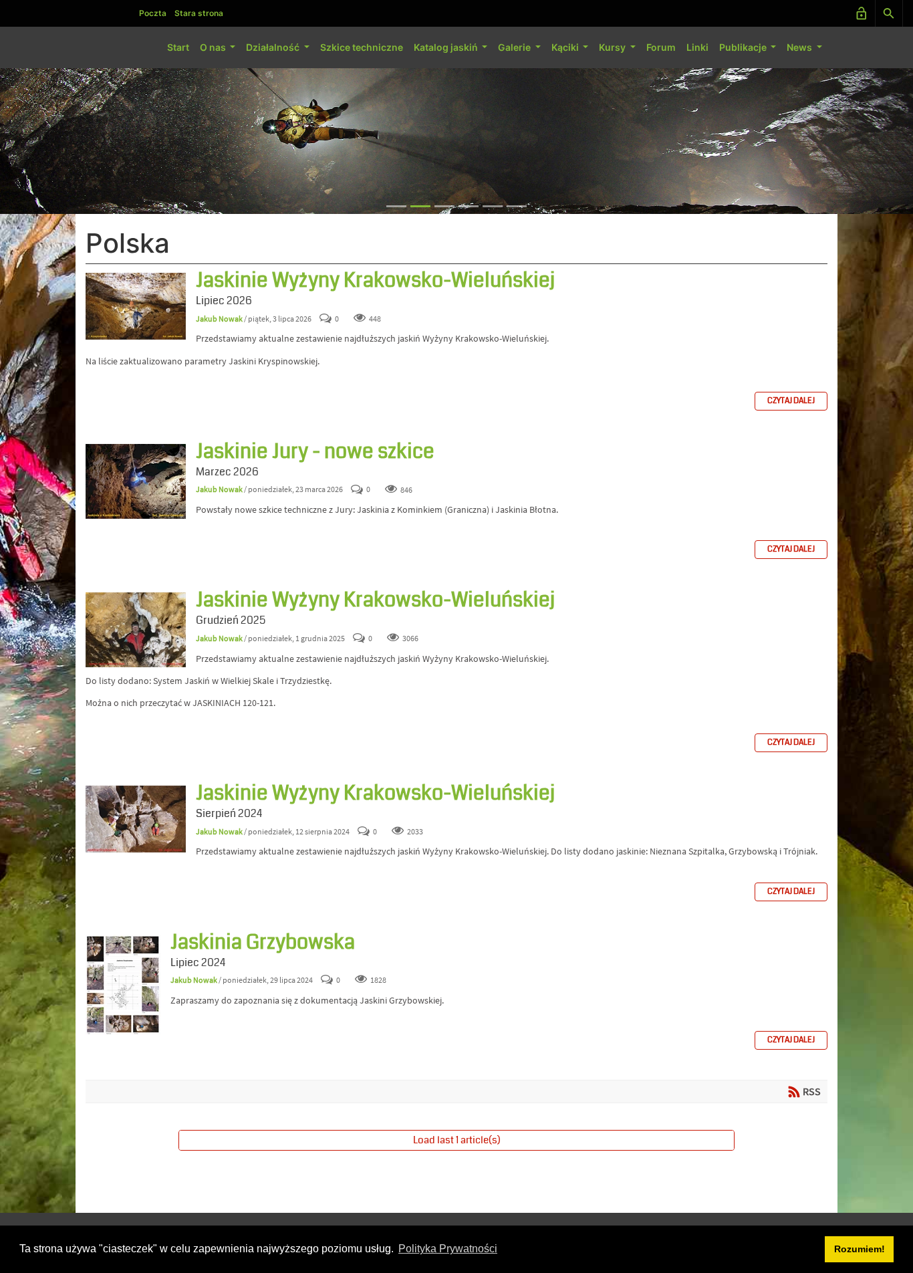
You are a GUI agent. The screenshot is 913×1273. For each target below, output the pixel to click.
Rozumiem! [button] (859, 1249)
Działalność (273, 47)
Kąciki (566, 47)
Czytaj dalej (791, 401)
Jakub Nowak (219, 319)
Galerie (515, 47)
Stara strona (198, 13)
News (800, 47)
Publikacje (744, 47)
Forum (661, 47)
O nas (214, 47)
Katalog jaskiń (447, 47)
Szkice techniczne (361, 47)
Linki (697, 47)
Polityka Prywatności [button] (447, 1248)
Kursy (613, 47)
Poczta (152, 13)
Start (178, 47)
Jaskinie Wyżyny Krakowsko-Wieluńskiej (136, 306)
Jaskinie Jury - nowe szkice (136, 481)
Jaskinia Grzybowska (123, 985)
